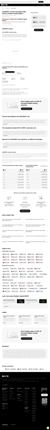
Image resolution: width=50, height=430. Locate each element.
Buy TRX (26, 399)
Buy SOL (26, 396)
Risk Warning (12, 357)
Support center (19, 396)
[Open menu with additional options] (48, 5)
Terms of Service (42, 357)
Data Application (5, 399)
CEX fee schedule (20, 391)
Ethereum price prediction (34, 408)
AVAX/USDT (34, 402)
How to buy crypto (34, 413)
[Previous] (3, 369)
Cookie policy (4, 397)
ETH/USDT (34, 393)
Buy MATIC (26, 394)
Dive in (4, 322)
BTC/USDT (34, 391)
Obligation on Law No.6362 (5, 408)
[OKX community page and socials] (16, 424)
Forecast (36, 322)
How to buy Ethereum (34, 418)
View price (21, 322)
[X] (9, 424)
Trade (11, 396)
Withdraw (11, 391)
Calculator (7, 8)
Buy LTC (26, 404)
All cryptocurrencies (12, 398)
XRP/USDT (34, 399)
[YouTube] (14, 424)
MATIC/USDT (34, 394)
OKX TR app (4, 400)
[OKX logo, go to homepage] (4, 5)
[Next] (47, 369)
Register (44, 394)
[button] (38, 5)
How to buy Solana (34, 420)
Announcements (20, 400)
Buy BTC (26, 391)
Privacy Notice (4, 392)
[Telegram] (11, 424)
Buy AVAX (26, 402)
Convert (11, 394)
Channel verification (19, 398)
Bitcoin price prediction (34, 406)
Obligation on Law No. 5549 (5, 406)
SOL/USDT (34, 396)
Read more (5, 124)
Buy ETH (26, 393)
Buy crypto (11, 393)
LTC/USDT (34, 404)
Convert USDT (27, 410)
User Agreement (4, 391)
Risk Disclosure (4, 394)
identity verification (26, 204)
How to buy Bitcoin (34, 415)
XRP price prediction (34, 411)
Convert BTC (27, 411)
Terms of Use (5, 357)
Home (3, 8)
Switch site (41, 1)
